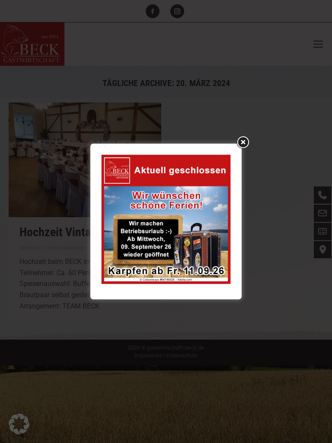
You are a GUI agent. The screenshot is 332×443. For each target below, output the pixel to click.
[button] (19, 424)
